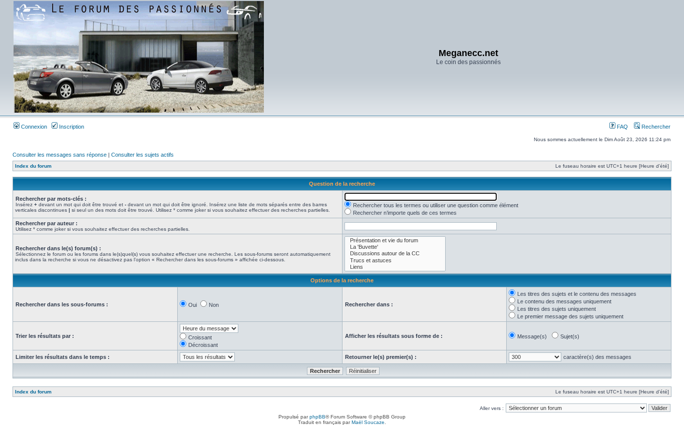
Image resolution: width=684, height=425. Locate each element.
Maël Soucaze (368, 422)
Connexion (33, 127)
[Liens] (395, 267)
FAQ (621, 127)
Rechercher (655, 127)
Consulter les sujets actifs (142, 155)
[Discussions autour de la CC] (395, 253)
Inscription (71, 127)
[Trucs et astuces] (395, 260)
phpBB (317, 416)
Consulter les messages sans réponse (60, 155)
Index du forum (33, 166)
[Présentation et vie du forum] (395, 240)
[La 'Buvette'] (395, 247)
